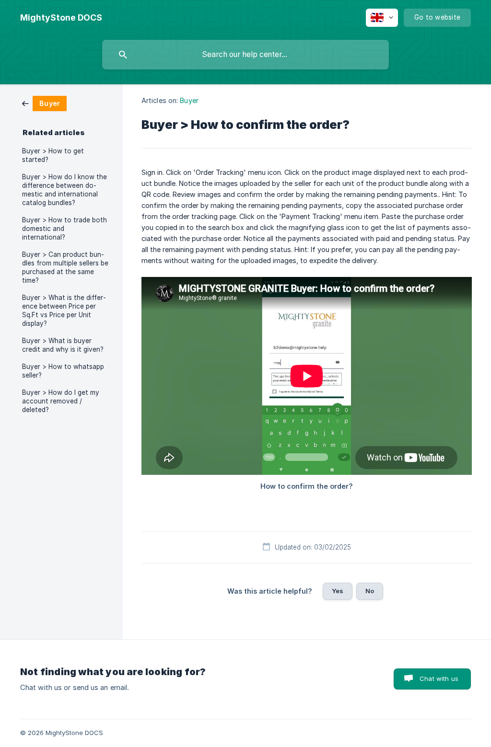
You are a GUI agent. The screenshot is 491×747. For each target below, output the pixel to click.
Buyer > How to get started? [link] (53, 155)
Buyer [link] (189, 100)
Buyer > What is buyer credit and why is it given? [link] (63, 345)
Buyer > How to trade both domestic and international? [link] (64, 228)
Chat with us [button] (439, 678)
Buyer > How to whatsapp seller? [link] (63, 371)
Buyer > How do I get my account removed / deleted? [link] (60, 401)
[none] (61, 18)
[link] (44, 102)
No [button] (369, 591)
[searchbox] (245, 54)
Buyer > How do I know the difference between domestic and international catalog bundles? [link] (64, 190)
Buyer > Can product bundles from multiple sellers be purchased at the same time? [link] (65, 267)
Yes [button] (337, 591)
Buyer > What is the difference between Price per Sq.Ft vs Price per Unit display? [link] (64, 310)
